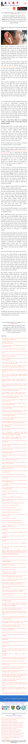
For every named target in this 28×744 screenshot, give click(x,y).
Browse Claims (8, 704)
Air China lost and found (5, 737)
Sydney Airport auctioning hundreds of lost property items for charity (14, 642)
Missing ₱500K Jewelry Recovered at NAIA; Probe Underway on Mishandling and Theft (14, 396)
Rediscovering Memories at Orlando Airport (12, 509)
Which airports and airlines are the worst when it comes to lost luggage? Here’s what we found (14, 576)
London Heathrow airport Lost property (7, 718)
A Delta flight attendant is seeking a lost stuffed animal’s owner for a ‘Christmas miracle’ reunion (14, 622)
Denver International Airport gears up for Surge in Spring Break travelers (14, 488)
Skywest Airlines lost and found (17, 736)
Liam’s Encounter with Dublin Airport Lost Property (13, 474)
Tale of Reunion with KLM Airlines (9, 491)
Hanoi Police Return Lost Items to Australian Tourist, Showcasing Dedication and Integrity (14, 389)
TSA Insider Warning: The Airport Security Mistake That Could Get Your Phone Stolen (14, 363)
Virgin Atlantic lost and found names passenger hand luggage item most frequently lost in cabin (14, 667)
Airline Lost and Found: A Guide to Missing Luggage (13, 349)
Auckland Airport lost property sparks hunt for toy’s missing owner (14, 638)
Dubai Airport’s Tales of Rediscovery (10, 505)
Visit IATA (4, 741)
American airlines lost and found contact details (13, 661)
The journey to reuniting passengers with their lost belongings (14, 529)
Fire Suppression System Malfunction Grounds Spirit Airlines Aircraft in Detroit (14, 418)
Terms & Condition (18, 715)
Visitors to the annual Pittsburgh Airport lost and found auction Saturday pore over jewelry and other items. (14, 684)
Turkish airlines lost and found (6, 734)
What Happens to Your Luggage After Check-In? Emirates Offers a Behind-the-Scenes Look (14, 437)
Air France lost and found (17, 734)
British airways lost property (18, 727)
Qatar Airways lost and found (6, 736)
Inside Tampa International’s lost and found (12, 497)
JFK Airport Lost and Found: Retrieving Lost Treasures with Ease (14, 540)
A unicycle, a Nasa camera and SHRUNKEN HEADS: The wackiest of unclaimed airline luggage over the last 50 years (14, 689)
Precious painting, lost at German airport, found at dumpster (14, 635)
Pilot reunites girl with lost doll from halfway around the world (14, 533)
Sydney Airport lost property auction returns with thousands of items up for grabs (14, 572)
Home (3, 702)
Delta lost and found (4, 728)
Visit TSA (7, 741)
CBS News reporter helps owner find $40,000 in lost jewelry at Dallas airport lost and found (14, 671)
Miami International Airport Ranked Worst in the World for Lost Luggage (14, 359)
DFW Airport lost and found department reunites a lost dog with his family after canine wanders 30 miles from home (14, 650)
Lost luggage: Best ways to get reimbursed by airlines (14, 567)
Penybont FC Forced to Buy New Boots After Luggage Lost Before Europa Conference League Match (14, 411)
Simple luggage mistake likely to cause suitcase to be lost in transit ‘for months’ (14, 463)
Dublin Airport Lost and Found (17, 725)
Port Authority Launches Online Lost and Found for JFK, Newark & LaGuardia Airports (14, 414)
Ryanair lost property (12, 728)
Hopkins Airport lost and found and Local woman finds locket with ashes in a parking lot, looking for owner (14, 658)
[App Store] (22, 8)
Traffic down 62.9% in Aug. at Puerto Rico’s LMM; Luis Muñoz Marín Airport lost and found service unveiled (14, 693)
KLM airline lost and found (16, 730)
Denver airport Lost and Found (20, 718)
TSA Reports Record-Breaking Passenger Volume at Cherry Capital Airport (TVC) (14, 404)
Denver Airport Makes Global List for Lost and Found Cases (14, 352)
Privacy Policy (9, 715)
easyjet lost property (4, 731)
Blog (13, 704)
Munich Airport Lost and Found (6, 724)
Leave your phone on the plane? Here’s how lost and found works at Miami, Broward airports (14, 625)
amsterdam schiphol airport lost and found (8, 719)
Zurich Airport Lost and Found (17, 724)
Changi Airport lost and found (14, 731)
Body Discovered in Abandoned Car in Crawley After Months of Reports (14, 429)
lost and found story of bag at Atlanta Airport (12, 520)
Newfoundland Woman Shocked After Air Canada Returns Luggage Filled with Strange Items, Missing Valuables (14, 385)
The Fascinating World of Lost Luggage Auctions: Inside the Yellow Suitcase (14, 346)
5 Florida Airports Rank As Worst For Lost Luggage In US (14, 543)
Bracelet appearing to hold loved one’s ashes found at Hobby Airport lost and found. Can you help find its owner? (14, 613)
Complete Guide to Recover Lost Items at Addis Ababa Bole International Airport (14, 342)
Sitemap (22, 704)
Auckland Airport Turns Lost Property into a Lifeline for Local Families (14, 441)
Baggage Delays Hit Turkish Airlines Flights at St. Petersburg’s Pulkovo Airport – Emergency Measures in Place (14, 380)
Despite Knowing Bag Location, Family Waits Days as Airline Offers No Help (14, 407)
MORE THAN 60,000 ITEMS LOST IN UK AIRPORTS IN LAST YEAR (14, 455)
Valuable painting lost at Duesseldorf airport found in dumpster (14, 646)
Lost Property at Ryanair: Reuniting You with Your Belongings (14, 536)
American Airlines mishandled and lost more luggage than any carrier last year (14, 594)
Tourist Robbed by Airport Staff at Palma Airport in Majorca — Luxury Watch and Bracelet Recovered (14, 393)
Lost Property (23, 702)
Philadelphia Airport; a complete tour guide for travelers (14, 654)
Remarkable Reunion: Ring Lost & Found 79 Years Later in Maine (14, 557)
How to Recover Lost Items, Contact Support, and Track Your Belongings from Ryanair (14, 339)
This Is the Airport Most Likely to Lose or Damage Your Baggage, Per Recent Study (14, 564)
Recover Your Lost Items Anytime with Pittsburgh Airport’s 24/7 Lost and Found (14, 355)
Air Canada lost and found (5, 739)
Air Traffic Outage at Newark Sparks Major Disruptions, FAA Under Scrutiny (14, 445)
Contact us (17, 704)
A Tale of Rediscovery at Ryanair (9, 518)
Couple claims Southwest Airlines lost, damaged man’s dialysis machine (14, 587)
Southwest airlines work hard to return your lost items (14, 597)
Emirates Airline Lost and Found (6, 733)
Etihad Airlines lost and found (6, 730)
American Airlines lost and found (9, 67)
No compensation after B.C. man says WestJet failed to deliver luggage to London (14, 481)
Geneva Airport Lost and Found (6, 725)
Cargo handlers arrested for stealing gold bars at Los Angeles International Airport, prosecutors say (14, 583)
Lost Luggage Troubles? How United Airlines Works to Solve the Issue (14, 484)
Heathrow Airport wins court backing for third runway (14, 632)
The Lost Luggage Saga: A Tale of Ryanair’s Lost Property (14, 494)
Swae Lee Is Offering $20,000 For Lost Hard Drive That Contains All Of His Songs (14, 629)
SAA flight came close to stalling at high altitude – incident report (14, 547)
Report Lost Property (14, 702)
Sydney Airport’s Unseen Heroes (9, 507)
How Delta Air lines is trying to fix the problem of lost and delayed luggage (14, 600)
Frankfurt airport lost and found (6, 722)
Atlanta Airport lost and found (9, 569)
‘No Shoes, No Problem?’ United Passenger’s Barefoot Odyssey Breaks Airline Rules (14, 452)
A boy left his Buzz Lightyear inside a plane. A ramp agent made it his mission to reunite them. (14, 608)
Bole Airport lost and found (15, 737)
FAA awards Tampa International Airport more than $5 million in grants (14, 471)
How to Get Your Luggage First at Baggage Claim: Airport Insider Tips (14, 400)
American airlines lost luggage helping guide (12, 522)
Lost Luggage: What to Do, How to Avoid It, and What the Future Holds (14, 425)
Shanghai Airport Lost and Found (18, 722)
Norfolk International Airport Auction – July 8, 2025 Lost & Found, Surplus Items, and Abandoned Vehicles (14, 422)
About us (7, 702)
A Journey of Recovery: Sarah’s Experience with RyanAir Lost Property (14, 477)
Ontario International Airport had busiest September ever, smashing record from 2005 (14, 459)
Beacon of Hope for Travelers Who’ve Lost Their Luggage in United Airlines (14, 525)
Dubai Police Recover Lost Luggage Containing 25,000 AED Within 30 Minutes (14, 448)
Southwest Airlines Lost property (6, 727)
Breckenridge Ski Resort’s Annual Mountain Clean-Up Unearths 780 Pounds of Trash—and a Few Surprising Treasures (14, 371)
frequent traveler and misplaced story (10, 512)
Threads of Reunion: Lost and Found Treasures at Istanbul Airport (14, 515)
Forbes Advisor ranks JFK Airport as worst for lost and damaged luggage (14, 560)
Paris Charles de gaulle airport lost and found (9, 721)
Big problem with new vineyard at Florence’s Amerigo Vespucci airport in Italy (14, 500)
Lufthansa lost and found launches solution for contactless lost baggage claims (14, 679)
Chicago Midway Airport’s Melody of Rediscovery (13, 503)
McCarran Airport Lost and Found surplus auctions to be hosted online (14, 664)
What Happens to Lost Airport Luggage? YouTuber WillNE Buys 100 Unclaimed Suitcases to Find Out (14, 366)
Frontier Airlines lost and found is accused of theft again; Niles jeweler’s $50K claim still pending (14, 590)
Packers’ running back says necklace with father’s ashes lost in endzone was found (14, 579)
